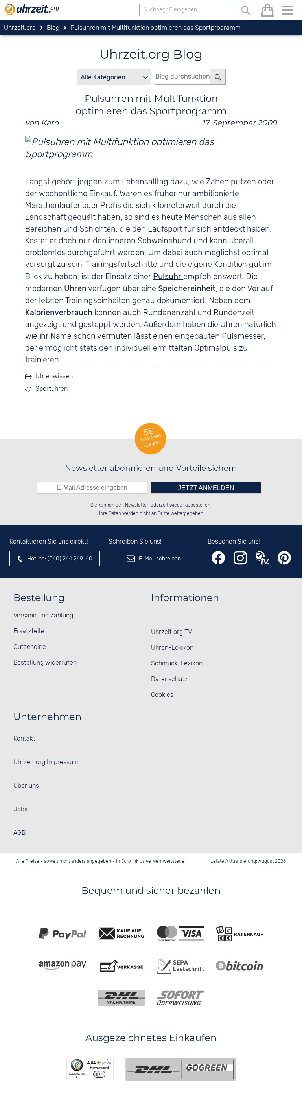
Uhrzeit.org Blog (151, 54)
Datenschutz (169, 679)
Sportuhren (51, 389)
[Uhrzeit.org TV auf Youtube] (262, 558)
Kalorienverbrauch (58, 312)
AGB (19, 833)
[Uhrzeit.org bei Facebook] (218, 558)
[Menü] (109, 1061)
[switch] (99, 1074)
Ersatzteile (28, 631)
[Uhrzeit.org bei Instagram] (240, 558)
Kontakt (24, 739)
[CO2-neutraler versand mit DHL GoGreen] (180, 1069)
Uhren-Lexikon (172, 648)
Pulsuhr (168, 276)
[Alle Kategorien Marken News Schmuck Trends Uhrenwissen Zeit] (114, 77)
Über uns (26, 786)
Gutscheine (29, 647)
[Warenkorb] (267, 12)
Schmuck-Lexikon (177, 664)
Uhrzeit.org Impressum (46, 762)
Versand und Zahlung (43, 616)
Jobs (20, 809)
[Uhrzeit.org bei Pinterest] (284, 558)
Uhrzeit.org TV (171, 632)
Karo (50, 122)
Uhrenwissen (54, 376)
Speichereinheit (186, 288)
